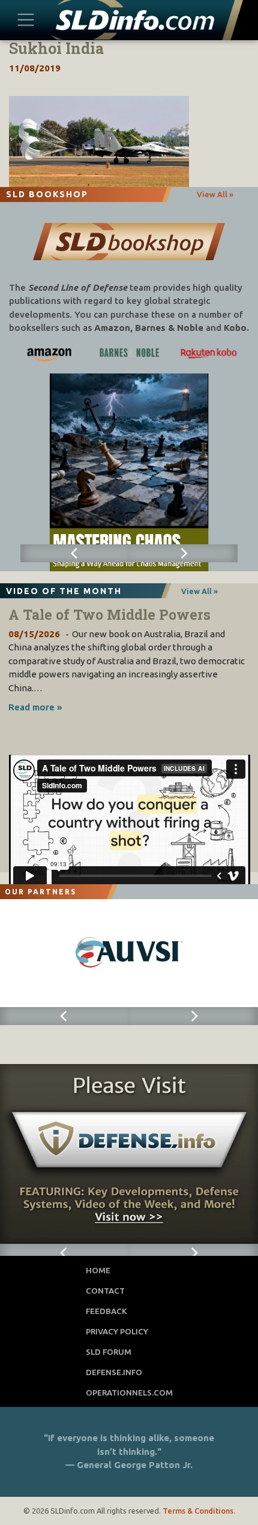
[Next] (183, 553)
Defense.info (114, 1372)
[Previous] (74, 553)
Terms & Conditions (198, 1510)
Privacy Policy (117, 1331)
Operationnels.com (129, 1392)
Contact (105, 1290)
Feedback (106, 1311)
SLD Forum (108, 1352)
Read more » (35, 707)
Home (98, 1270)
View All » (215, 194)
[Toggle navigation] (26, 19)
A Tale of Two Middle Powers (109, 614)
